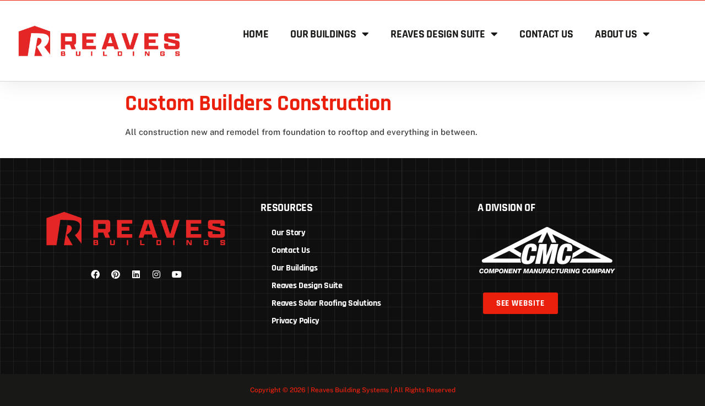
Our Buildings (323, 34)
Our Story (288, 233)
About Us (616, 34)
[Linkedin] (136, 274)
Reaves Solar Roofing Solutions (326, 303)
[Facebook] (95, 274)
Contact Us (546, 34)
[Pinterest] (115, 274)
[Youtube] (177, 274)
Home (256, 34)
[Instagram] (156, 274)
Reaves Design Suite (438, 34)
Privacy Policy (295, 321)
